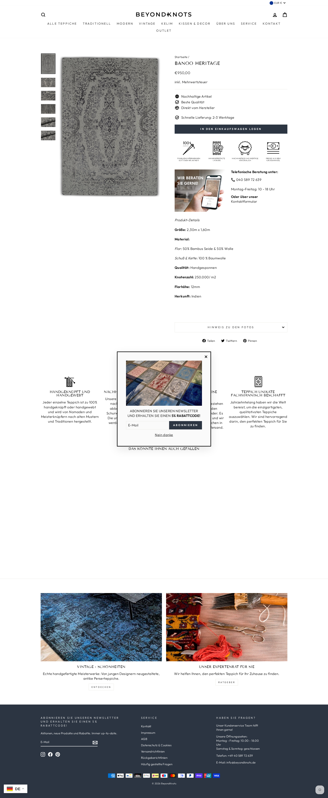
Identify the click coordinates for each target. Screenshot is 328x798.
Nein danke (164, 435)
